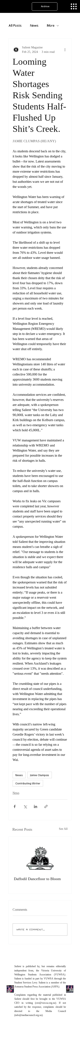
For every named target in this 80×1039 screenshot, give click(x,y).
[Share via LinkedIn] (35, 806)
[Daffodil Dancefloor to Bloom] (40, 854)
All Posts (15, 25)
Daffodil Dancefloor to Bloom (37, 879)
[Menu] (73, 6)
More (50, 25)
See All (63, 828)
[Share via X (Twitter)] (25, 806)
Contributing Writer (27, 783)
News (34, 25)
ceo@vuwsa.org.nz (45, 1002)
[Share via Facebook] (15, 806)
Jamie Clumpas (39, 775)
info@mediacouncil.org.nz (28, 1015)
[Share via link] (46, 806)
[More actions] (64, 49)
